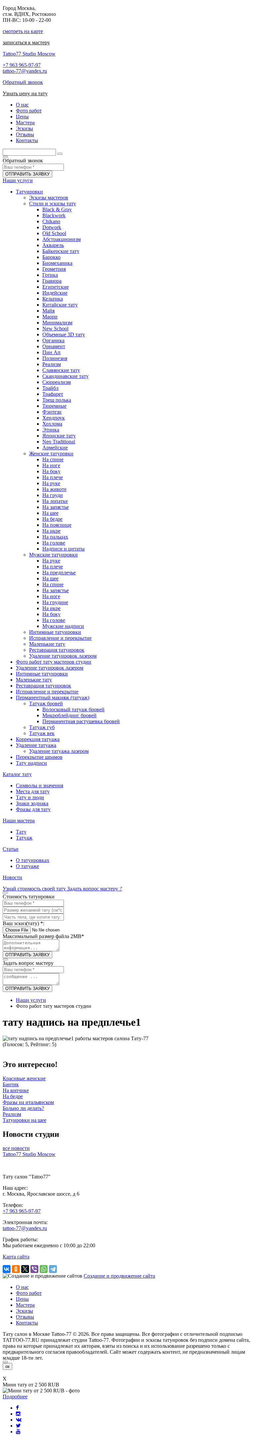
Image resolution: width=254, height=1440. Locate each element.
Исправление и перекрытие (60, 638)
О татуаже (27, 866)
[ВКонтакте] (7, 1269)
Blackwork (53, 215)
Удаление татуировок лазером (63, 656)
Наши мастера (19, 820)
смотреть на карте (23, 31)
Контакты (27, 1323)
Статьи (11, 849)
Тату (21, 832)
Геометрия (54, 269)
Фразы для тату (33, 809)
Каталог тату (17, 774)
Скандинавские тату (65, 376)
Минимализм (57, 322)
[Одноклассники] (16, 1269)
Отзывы (25, 1317)
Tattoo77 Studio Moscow (29, 54)
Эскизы (24, 1311)
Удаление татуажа (36, 745)
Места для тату (33, 791)
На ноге (51, 465)
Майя (48, 310)
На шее (50, 513)
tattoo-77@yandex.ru (25, 71)
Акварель (53, 245)
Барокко (51, 257)
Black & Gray (57, 209)
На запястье (55, 507)
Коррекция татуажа (38, 739)
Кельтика (52, 299)
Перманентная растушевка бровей (81, 721)
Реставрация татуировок (56, 650)
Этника (50, 429)
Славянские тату (61, 370)
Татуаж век (42, 733)
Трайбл (50, 388)
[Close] (5, 1362)
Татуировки (29, 191)
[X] (25, 1269)
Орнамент (53, 346)
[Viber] (34, 1269)
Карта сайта (16, 1256)
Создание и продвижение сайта (119, 1276)
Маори (50, 316)
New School (55, 328)
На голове (53, 543)
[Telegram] (53, 1269)
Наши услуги (18, 180)
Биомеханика (57, 263)
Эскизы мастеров (48, 197)
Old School (54, 233)
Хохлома (52, 424)
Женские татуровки (51, 453)
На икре (51, 531)
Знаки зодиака (32, 803)
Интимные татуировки (55, 632)
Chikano (51, 221)
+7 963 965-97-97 (22, 65)
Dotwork (51, 227)
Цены (22, 1299)
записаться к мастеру (26, 42)
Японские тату (59, 435)
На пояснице (56, 525)
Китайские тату (60, 305)
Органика (53, 340)
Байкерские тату (60, 251)
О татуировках (32, 860)
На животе (54, 489)
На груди (52, 495)
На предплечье (59, 572)
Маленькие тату (47, 644)
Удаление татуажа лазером (59, 751)
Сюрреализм (56, 382)
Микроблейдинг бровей (69, 715)
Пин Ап (51, 352)
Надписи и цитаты (63, 549)
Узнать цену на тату (25, 93)
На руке (51, 483)
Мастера (25, 1305)
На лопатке (55, 501)
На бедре (52, 519)
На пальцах (55, 537)
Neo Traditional (58, 441)
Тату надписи (31, 763)
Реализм (51, 364)
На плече (52, 477)
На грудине (55, 602)
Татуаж (24, 838)
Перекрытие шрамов (39, 757)
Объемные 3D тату (63, 334)
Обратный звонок (23, 82)
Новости (12, 877)
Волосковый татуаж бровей (73, 709)
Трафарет (52, 394)
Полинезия (54, 358)
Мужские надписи (63, 626)
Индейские (54, 293)
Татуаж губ (42, 727)
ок (7, 1366)
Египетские (55, 287)
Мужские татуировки (53, 554)
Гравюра (52, 281)
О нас (22, 1287)
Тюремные (54, 406)
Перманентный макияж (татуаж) (52, 697)
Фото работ (29, 1293)
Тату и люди (30, 797)
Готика (50, 275)
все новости (16, 1148)
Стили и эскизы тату (52, 203)
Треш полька (56, 400)
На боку (51, 471)
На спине (53, 459)
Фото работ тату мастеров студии (53, 662)
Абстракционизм (61, 239)
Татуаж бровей (46, 703)
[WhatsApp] (44, 1269)
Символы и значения (39, 785)
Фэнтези (52, 412)
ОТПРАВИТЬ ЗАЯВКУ (27, 174)
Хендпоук (53, 418)
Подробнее (15, 1396)
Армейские (55, 447)
